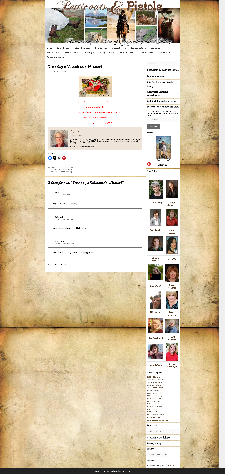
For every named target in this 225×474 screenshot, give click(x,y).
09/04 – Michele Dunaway (155, 380)
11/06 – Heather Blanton (155, 404)
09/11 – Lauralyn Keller (154, 382)
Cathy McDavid (71, 52)
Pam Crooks (101, 48)
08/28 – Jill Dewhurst (153, 377)
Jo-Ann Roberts (145, 52)
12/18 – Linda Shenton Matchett (157, 420)
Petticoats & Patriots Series (163, 70)
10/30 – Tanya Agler (153, 401)
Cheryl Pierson (106, 52)
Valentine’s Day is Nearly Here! (61, 169)
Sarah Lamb (53, 52)
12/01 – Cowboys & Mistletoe (156, 415)
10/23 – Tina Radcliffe (154, 399)
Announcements (56, 167)
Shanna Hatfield (139, 48)
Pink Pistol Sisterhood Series (161, 101)
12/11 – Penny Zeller (153, 417)
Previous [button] (159, 159)
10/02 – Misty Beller (153, 390)
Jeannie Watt (164, 52)
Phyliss (74, 131)
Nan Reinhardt (126, 52)
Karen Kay (156, 48)
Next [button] (168, 159)
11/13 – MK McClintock (154, 407)
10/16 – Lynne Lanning (154, 396)
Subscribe (153, 126)
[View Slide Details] (163, 147)
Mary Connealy (82, 48)
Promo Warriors (168, 466)
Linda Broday (64, 48)
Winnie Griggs (119, 48)
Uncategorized (68, 167)
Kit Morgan (88, 52)
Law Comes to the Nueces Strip (61, 172)
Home (49, 48)
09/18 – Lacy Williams (154, 385)
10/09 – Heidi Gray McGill (155, 393)
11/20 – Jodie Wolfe (153, 409)
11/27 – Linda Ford (153, 412)
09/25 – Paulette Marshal (155, 388)
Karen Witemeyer (55, 57)
